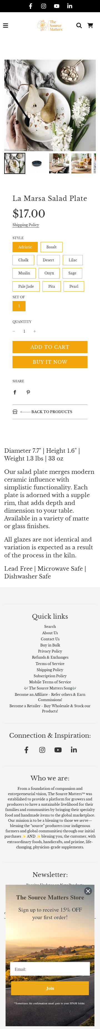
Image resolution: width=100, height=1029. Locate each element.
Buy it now (50, 362)
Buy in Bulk (50, 645)
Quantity (21, 322)
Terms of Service (50, 664)
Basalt (51, 247)
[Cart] (90, 25)
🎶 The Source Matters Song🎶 (50, 688)
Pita (51, 286)
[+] (34, 331)
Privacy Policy (50, 651)
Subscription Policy (50, 676)
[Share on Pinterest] (28, 392)
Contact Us (50, 639)
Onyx (49, 273)
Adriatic (25, 247)
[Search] (79, 25)
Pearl (73, 286)
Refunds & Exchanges (50, 657)
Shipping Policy (25, 225)
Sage (72, 273)
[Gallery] (50, 118)
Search (50, 627)
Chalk (23, 260)
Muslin (24, 273)
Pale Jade (26, 286)
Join (50, 988)
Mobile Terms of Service (50, 682)
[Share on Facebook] (14, 392)
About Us (50, 633)
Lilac (73, 260)
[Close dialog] (88, 891)
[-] (13, 331)
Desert (48, 260)
